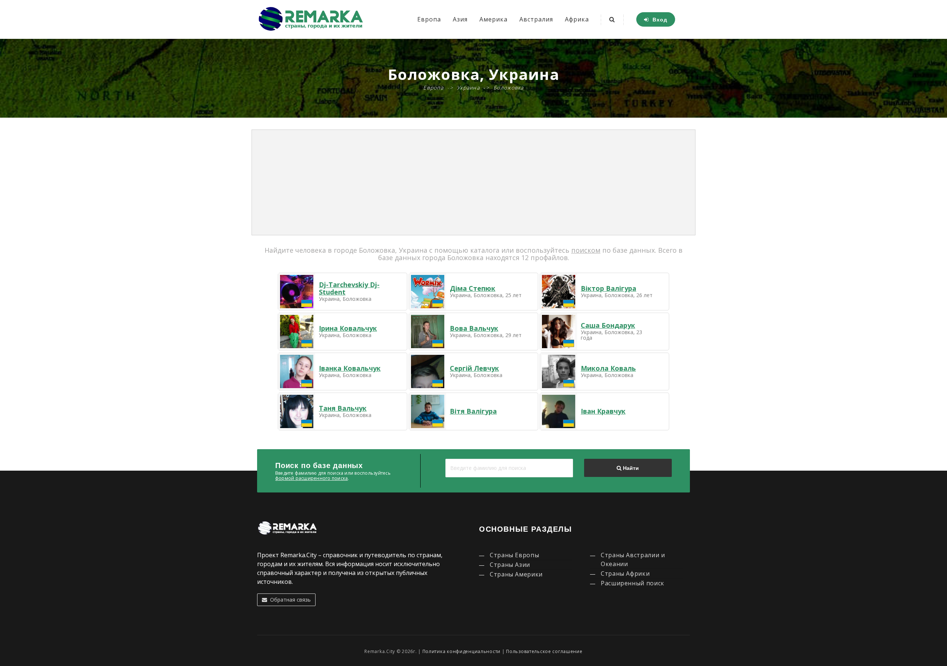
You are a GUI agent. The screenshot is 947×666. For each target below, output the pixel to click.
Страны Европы (514, 555)
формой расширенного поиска (311, 478)
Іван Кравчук (603, 411)
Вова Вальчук (474, 328)
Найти (630, 468)
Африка (577, 19)
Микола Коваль (608, 368)
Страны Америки (516, 574)
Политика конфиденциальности (461, 651)
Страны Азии (510, 565)
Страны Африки (625, 573)
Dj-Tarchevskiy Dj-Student (349, 288)
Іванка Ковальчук (350, 368)
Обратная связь (289, 599)
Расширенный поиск (632, 583)
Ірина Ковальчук (348, 328)
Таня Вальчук (343, 408)
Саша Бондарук (608, 325)
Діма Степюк (472, 288)
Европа (429, 19)
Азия (460, 19)
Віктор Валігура (608, 288)
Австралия (536, 19)
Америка (493, 19)
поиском (585, 250)
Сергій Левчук (474, 368)
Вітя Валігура (473, 411)
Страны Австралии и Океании (633, 559)
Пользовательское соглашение (544, 651)
